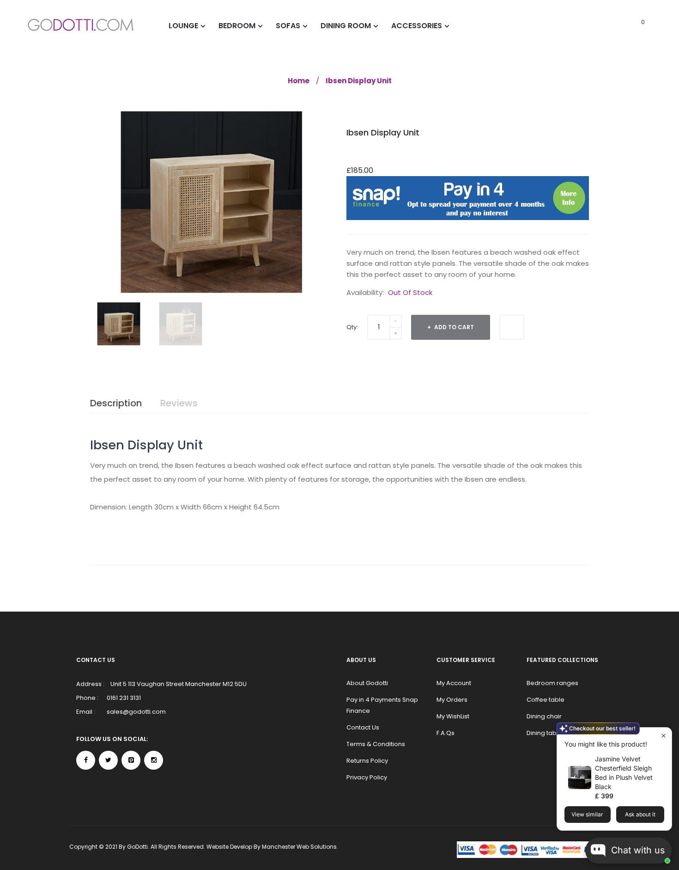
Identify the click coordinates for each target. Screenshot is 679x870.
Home (298, 81)
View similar (587, 814)
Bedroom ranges (552, 683)
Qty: (352, 327)
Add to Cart (453, 327)
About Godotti (367, 683)
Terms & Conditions (375, 744)
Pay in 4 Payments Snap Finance (382, 705)
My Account (453, 683)
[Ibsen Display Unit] (118, 323)
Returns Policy (367, 760)
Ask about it (640, 814)
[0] (630, 25)
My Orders (451, 699)
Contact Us (362, 727)
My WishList (452, 716)
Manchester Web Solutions (299, 847)
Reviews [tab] (179, 403)
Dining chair (544, 716)
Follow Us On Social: (112, 739)
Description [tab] (116, 403)
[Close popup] (663, 735)
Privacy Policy (366, 777)
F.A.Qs (445, 733)
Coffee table (545, 699)
